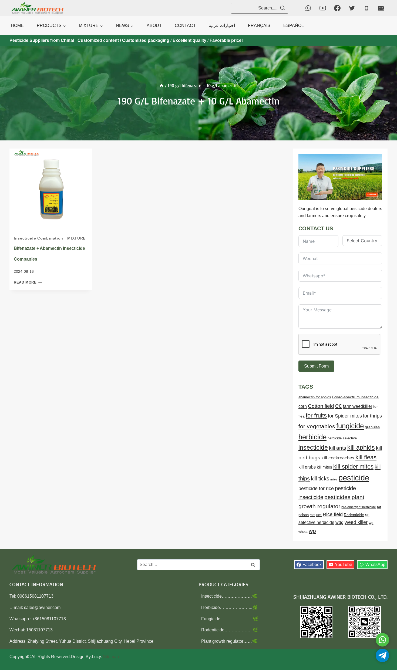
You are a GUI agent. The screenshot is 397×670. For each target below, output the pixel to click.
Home (17, 25)
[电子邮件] (381, 8)
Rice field (333, 514)
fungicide (350, 426)
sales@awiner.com (42, 607)
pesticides (337, 497)
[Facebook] (337, 8)
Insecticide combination (38, 238)
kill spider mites (353, 466)
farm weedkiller (357, 406)
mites (333, 479)
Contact (185, 25)
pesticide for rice (316, 488)
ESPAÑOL (293, 25)
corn (302, 406)
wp (312, 531)
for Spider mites (345, 416)
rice (319, 515)
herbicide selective (342, 438)
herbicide (312, 437)
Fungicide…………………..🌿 (229, 619)
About (154, 25)
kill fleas (365, 457)
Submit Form (316, 366)
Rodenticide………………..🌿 (229, 630)
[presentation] (50, 190)
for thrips (372, 416)
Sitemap (111, 656)
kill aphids (361, 447)
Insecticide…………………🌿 (229, 596)
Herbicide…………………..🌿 (229, 607)
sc (367, 514)
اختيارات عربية (222, 25)
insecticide (313, 447)
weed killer (356, 522)
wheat (303, 532)
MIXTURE (76, 238)
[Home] (161, 85)
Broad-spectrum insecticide (355, 397)
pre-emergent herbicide (358, 507)
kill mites (324, 467)
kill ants (337, 448)
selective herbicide (316, 522)
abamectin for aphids (314, 397)
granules (372, 427)
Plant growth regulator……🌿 (229, 641)
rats (312, 515)
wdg (339, 522)
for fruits (316, 415)
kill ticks (320, 479)
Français (259, 25)
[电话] (366, 8)
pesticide (353, 477)
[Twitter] (351, 8)
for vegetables (316, 426)
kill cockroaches (337, 457)
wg (371, 523)
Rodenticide (354, 515)
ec (338, 405)
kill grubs (307, 467)
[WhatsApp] (308, 8)
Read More (28, 282)
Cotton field (321, 406)
